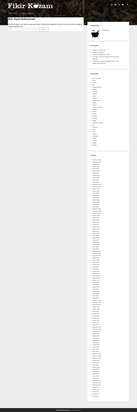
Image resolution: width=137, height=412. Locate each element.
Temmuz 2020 (97, 302)
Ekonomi (95, 91)
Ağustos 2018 (97, 354)
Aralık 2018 (96, 345)
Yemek (95, 145)
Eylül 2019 (96, 325)
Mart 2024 (96, 220)
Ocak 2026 (96, 173)
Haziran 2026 (97, 162)
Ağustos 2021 (97, 276)
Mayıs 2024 (96, 215)
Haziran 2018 (97, 358)
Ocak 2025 (96, 198)
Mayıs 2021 (96, 280)
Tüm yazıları (105, 30)
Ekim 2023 (96, 231)
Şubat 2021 (96, 287)
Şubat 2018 (96, 367)
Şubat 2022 (96, 264)
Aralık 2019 (96, 318)
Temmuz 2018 (97, 356)
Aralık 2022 (96, 242)
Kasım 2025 (96, 178)
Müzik (94, 114)
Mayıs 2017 (96, 387)
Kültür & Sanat (97, 107)
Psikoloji (95, 118)
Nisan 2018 (96, 363)
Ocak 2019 (96, 342)
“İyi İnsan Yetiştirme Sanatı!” (101, 54)
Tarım (94, 134)
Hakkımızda (12, 13)
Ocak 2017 (96, 396)
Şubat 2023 (96, 238)
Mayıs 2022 (96, 258)
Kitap (94, 105)
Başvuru (30, 13)
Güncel (95, 98)
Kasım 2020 (96, 293)
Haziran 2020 (97, 305)
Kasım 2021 (96, 271)
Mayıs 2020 (96, 307)
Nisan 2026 (96, 166)
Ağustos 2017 (97, 380)
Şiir (94, 125)
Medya (95, 109)
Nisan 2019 (96, 336)
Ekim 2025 (96, 180)
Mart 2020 (96, 311)
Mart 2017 (96, 391)
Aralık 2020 (96, 291)
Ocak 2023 (96, 240)
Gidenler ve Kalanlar (99, 50)
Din (94, 85)
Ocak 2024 (96, 224)
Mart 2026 (96, 169)
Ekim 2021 (96, 273)
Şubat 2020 (96, 313)
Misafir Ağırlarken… (99, 52)
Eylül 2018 (96, 351)
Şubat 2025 (96, 195)
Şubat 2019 (96, 340)
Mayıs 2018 (96, 360)
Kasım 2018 (96, 347)
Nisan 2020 (96, 309)
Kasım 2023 (96, 229)
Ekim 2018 (96, 349)
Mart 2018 (96, 365)
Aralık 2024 (96, 200)
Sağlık (94, 120)
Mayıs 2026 (96, 164)
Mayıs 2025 (96, 189)
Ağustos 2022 (97, 251)
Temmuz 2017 (97, 383)
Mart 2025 (96, 193)
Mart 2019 (96, 338)
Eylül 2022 (96, 249)
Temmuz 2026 (97, 160)
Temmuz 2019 (97, 329)
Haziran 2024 (97, 213)
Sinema (95, 127)
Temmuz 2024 (97, 211)
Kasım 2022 (96, 244)
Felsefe (95, 94)
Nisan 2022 (96, 260)
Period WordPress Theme (63, 410)
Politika (95, 116)
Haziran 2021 (97, 278)
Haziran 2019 (97, 331)
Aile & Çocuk (96, 78)
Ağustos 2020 (97, 300)
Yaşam (95, 143)
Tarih (94, 132)
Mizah (94, 111)
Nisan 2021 (96, 282)
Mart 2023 (96, 235)
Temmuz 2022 (97, 253)
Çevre (94, 82)
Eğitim (95, 89)
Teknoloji (95, 136)
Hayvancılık (96, 100)
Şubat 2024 (96, 222)
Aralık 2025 (96, 175)
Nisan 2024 (96, 218)
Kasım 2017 (96, 374)
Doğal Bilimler (97, 87)
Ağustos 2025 (97, 184)
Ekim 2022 (96, 247)
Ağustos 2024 (97, 209)
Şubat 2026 (96, 171)
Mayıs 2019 (96, 334)
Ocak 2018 (96, 369)
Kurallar (22, 13)
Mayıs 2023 (96, 233)
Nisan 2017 (96, 389)
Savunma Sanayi (98, 123)
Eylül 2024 (96, 206)
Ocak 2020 (96, 316)
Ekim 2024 (96, 204)
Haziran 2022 (97, 256)
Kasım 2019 (96, 320)
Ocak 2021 (96, 289)
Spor (94, 129)
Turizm (95, 140)
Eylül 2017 (96, 378)
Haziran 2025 (97, 186)
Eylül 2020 (96, 298)
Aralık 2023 (96, 227)
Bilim (94, 80)
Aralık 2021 (96, 269)
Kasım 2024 (96, 202)
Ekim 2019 (96, 322)
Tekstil (94, 138)
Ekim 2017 (96, 376)
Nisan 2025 (96, 191)
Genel (94, 96)
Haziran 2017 (97, 385)
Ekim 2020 (96, 296)
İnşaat (94, 103)
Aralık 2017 (96, 371)
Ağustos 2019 (97, 327)
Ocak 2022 (96, 267)
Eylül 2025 (96, 182)
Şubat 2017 (96, 394)
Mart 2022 (96, 262)
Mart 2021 (96, 285)
